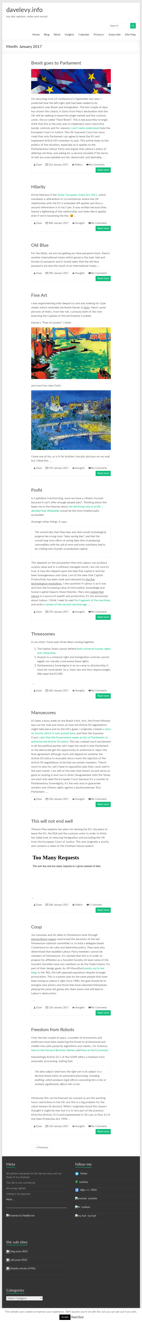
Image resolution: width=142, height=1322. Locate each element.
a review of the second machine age (65, 604)
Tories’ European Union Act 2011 (77, 195)
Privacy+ (99, 34)
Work (57, 34)
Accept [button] (64, 1317)
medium (85, 1207)
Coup (36, 927)
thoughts (80, 223)
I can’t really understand (84, 128)
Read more (103, 170)
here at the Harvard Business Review (53, 1050)
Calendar (83, 34)
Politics (78, 165)
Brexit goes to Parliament (56, 63)
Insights (69, 34)
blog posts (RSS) (19, 1251)
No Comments (97, 165)
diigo (82, 1190)
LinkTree (83, 1182)
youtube (92, 1198)
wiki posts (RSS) (18, 1260)
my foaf (91, 1216)
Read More (77, 1317)
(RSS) (93, 1190)
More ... (10, 1199)
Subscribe (115, 34)
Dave (39, 165)
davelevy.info (24, 10)
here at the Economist (94, 1050)
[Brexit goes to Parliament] (71, 70)
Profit (36, 490)
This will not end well (52, 821)
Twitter (83, 1173)
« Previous (42, 1147)
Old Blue (40, 245)
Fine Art (39, 295)
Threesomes (43, 634)
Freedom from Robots (52, 1029)
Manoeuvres (43, 713)
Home (36, 34)
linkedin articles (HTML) (23, 1268)
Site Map (130, 34)
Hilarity (38, 187)
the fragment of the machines (92, 600)
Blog (46, 34)
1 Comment (95, 905)
